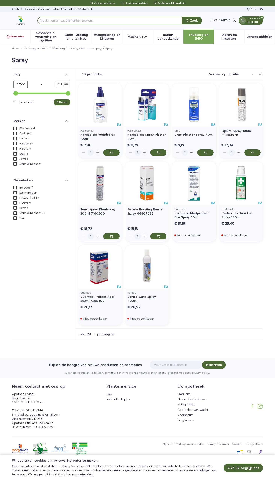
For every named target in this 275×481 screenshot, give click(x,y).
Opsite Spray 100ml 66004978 (236, 133)
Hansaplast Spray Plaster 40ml (146, 136)
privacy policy (200, 373)
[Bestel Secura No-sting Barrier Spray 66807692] (158, 236)
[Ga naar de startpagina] (21, 20)
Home (15, 49)
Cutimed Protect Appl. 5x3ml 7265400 (97, 299)
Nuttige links (186, 404)
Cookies (237, 444)
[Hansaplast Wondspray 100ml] (100, 105)
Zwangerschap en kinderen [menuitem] (107, 37)
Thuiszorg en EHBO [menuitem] (201, 37)
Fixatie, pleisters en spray (85, 49)
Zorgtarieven (186, 420)
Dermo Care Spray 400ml (141, 299)
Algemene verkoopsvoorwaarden (183, 444)
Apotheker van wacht (193, 410)
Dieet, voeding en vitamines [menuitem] (78, 37)
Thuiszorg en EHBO (36, 49)
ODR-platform (254, 444)
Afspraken (59, 9)
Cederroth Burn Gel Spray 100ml (236, 215)
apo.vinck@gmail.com (44, 414)
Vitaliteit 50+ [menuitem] (140, 37)
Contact (17, 9)
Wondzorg (58, 49)
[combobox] (109, 20)
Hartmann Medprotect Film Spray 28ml (191, 215)
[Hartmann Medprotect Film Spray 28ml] (194, 183)
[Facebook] (252, 406)
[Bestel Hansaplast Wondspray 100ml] (111, 152)
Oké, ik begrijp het (243, 468)
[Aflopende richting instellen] (261, 74)
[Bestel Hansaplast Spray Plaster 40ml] (158, 152)
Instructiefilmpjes (118, 399)
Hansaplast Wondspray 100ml (97, 136)
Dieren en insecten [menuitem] (232, 37)
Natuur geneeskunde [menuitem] (170, 37)
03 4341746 (34, 410)
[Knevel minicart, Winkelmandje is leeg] (242, 20)
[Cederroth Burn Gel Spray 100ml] (241, 183)
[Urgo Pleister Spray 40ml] (194, 105)
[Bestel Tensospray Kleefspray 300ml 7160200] (111, 236)
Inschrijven (214, 365)
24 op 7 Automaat (80, 9)
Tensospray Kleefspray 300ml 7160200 (97, 211)
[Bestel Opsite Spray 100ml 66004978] (252, 152)
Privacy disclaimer (218, 444)
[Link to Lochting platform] (261, 452)
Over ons (184, 394)
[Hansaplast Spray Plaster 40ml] (147, 105)
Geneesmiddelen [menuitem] (261, 37)
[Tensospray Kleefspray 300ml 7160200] (100, 183)
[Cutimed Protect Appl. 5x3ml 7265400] (100, 267)
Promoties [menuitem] (17, 37)
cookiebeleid (84, 474)
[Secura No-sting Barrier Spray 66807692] (147, 183)
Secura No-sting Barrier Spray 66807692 (145, 211)
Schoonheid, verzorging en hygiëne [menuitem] (48, 37)
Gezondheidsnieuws (37, 9)
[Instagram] (260, 406)
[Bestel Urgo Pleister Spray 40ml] (205, 152)
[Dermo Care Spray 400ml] (147, 267)
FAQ (109, 394)
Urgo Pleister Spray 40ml (193, 134)
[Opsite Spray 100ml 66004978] (241, 105)
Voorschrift (185, 415)
